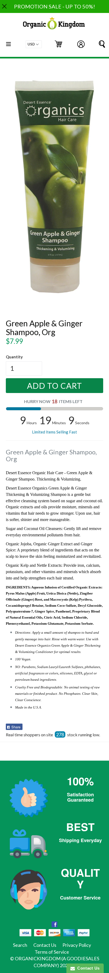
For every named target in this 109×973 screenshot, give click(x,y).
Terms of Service (52, 952)
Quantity (14, 356)
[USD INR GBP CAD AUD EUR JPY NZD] (34, 44)
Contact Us (44, 945)
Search (20, 945)
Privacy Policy (76, 945)
